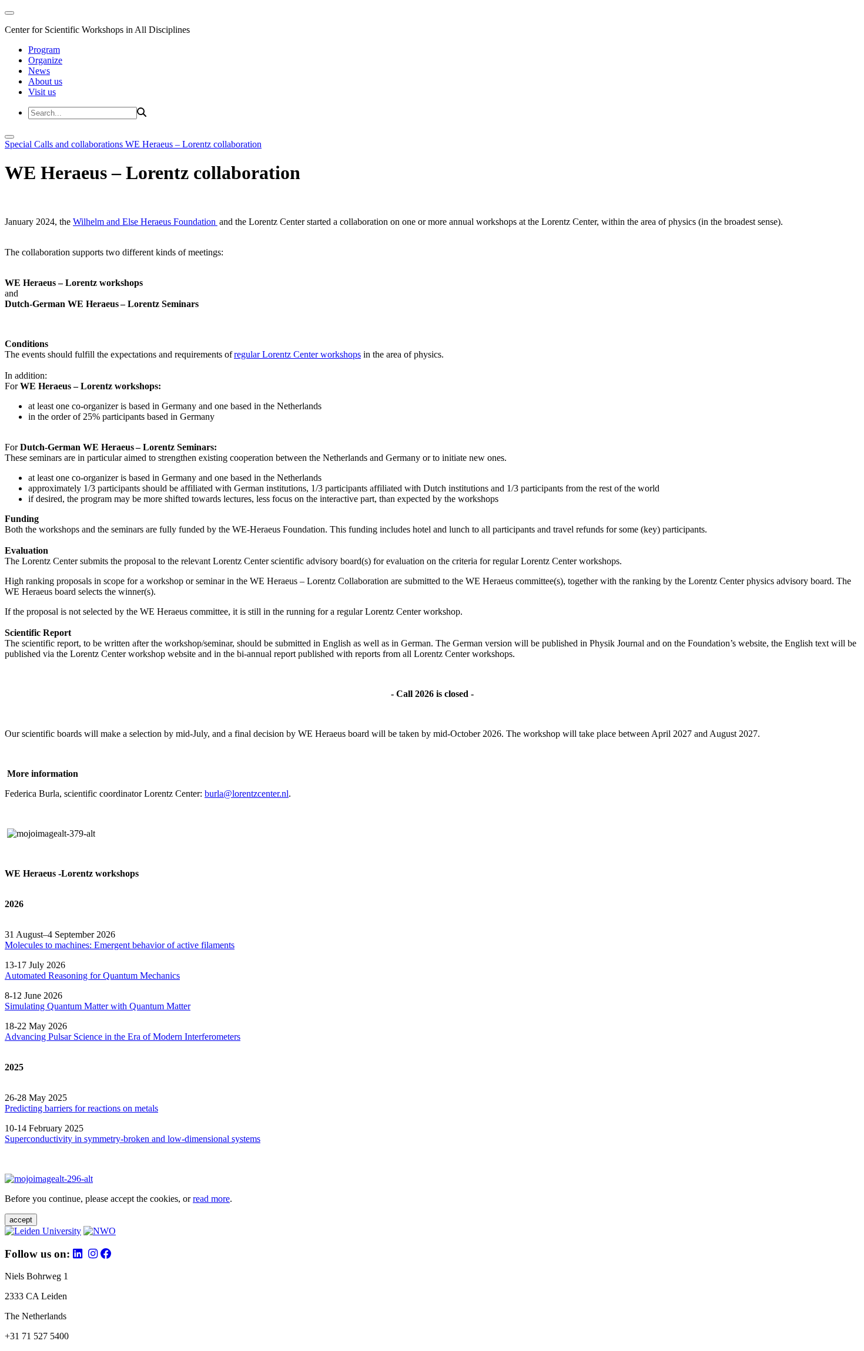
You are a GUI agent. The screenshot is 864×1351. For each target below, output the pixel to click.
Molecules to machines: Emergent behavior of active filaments (120, 945)
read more (211, 1199)
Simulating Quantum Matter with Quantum (85, 1006)
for (95, 976)
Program (44, 50)
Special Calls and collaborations (65, 144)
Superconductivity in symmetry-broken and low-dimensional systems (132, 1139)
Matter (178, 1006)
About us (45, 81)
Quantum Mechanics (140, 976)
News (39, 71)
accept (20, 1219)
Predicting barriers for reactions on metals (81, 1108)
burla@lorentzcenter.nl (247, 794)
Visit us (42, 92)
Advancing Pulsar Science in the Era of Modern (95, 1037)
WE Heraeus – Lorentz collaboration (193, 144)
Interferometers (212, 1037)
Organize (45, 60)
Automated (25, 976)
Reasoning (68, 976)
